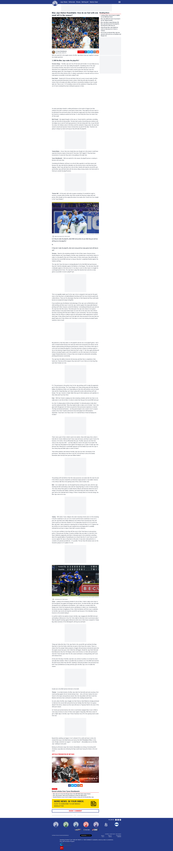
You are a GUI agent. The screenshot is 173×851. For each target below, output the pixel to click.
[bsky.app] (91, 52)
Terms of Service (110, 836)
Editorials (72, 2)
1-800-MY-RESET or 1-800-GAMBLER (82, 839)
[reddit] (97, 52)
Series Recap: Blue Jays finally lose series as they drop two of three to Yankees (109, 29)
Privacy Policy (102, 836)
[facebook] (85, 52)
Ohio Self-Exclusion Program (67, 841)
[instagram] (118, 820)
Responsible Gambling (118, 836)
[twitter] (88, 52)
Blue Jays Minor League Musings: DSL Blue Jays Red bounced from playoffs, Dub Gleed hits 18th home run (110, 24)
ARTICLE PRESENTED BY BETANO (63, 754)
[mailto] (94, 52)
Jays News (64, 2)
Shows (78, 2)
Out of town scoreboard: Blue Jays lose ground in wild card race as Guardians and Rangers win (111, 34)
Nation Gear (94, 2)
